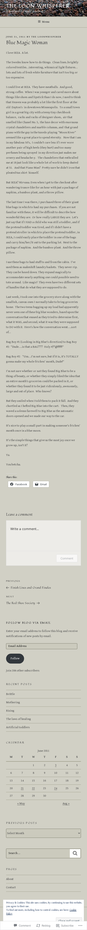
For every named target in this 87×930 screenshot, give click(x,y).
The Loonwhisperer (46, 36)
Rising (10, 710)
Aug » (66, 803)
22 (33, 788)
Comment (66, 558)
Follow (15, 658)
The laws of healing (18, 719)
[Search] (75, 853)
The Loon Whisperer (37, 6)
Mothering (13, 702)
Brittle (10, 694)
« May (21, 803)
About (10, 879)
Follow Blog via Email (28, 623)
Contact (11, 887)
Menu (45, 22)
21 (22, 788)
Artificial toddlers (18, 727)
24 (55, 788)
